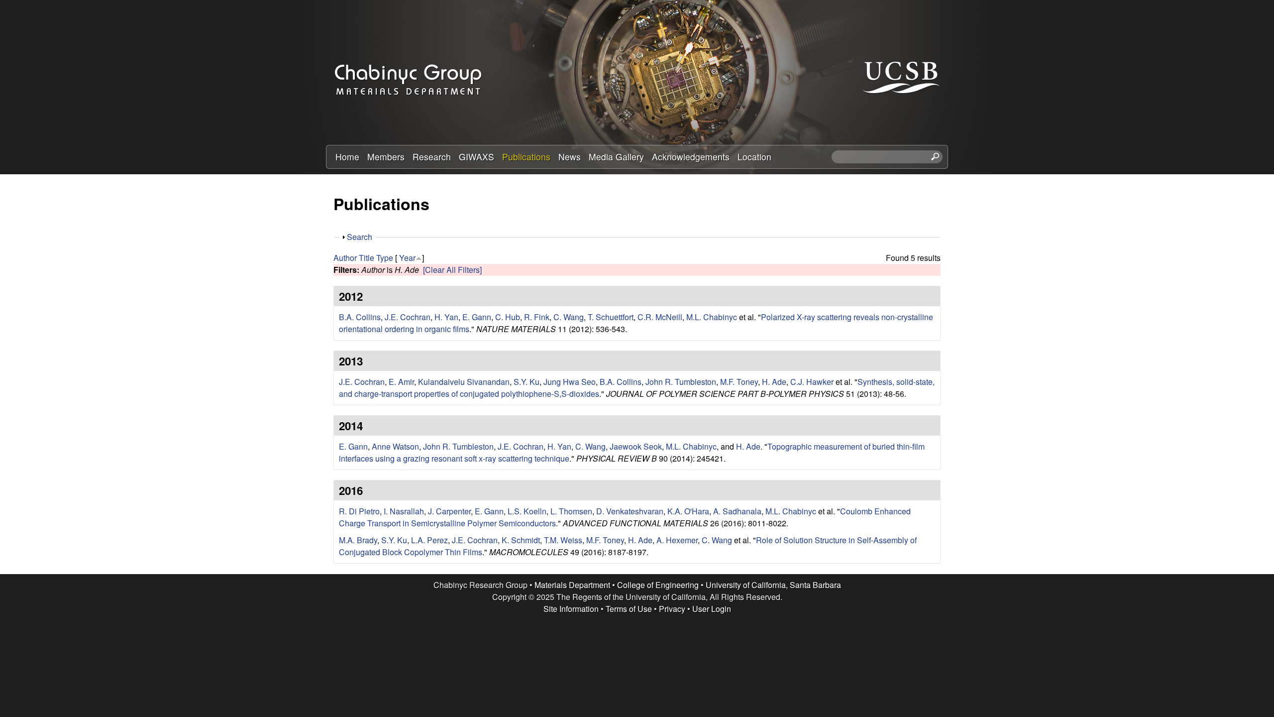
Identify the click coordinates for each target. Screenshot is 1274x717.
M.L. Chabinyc (711, 317)
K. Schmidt (521, 540)
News (569, 156)
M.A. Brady (358, 540)
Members (386, 156)
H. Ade (774, 381)
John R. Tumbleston (680, 381)
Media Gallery (616, 156)
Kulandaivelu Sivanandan (464, 381)
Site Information (571, 608)
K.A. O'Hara (688, 511)
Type (384, 257)
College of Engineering (658, 585)
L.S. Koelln (527, 511)
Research (432, 156)
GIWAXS (476, 156)
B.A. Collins (360, 317)
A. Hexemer (677, 540)
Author (345, 257)
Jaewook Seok (636, 446)
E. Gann (476, 317)
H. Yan (446, 317)
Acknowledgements (691, 156)
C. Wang (568, 317)
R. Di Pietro (359, 511)
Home (347, 156)
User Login (711, 608)
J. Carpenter (449, 511)
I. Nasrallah (404, 511)
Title (366, 257)
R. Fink (536, 317)
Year (407, 257)
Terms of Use (629, 608)
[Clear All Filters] (452, 269)
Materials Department (572, 585)
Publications (526, 156)
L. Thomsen (571, 511)
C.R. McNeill (659, 317)
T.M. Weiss (563, 540)
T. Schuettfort (611, 317)
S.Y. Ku (526, 381)
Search (359, 236)
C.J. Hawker (812, 381)
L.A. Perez (429, 540)
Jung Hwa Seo (569, 381)
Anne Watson (395, 446)
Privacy (672, 608)
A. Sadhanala (737, 511)
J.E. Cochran (407, 317)
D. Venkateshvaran (629, 511)
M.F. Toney (739, 381)
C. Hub (507, 317)
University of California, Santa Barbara (773, 585)
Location (754, 156)
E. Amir (401, 381)
